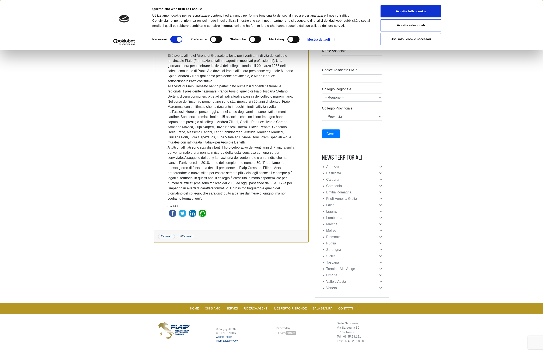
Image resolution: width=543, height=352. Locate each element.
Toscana (332, 262)
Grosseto (166, 236)
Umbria (331, 275)
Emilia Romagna (338, 192)
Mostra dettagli (318, 39)
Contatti (345, 308)
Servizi (232, 308)
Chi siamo (212, 308)
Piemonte (333, 237)
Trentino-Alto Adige (340, 269)
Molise (331, 230)
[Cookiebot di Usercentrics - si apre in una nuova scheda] (124, 42)
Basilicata (333, 173)
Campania (334, 186)
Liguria (331, 211)
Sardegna (333, 249)
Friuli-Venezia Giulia (341, 198)
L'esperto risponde (290, 308)
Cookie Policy (224, 336)
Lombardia (334, 218)
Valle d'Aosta (336, 281)
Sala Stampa (322, 308)
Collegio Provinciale (337, 108)
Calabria (332, 179)
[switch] (216, 39)
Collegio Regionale (336, 89)
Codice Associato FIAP (339, 70)
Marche (331, 224)
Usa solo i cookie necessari (411, 39)
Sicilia (331, 256)
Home (194, 308)
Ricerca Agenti (256, 308)
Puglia (331, 243)
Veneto (331, 288)
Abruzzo (332, 167)
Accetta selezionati (411, 25)
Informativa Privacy (227, 340)
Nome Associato (334, 51)
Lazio (330, 205)
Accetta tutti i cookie (411, 11)
